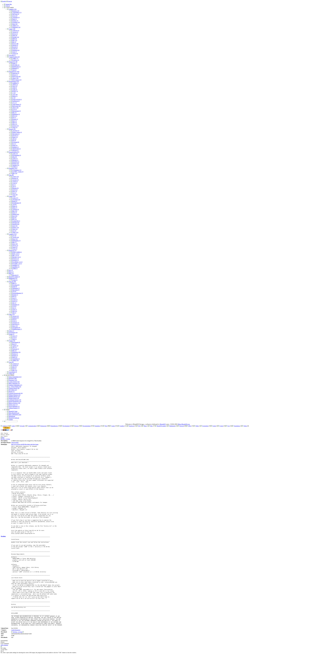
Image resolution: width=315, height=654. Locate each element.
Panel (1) (14, 19)
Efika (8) (14, 157)
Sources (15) (15, 125)
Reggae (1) (15, 119)
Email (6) (14, 286)
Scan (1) (14, 298)
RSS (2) (14, 296)
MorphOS (163, 424)
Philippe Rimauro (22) (14, 395)
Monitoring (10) (16, 352)
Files (106, 426)
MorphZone (12, 416)
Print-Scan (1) (15, 324)
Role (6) (14, 217)
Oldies (197, 426)
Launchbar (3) (16, 17)
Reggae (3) (15, 355)
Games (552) (12, 196)
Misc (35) (14, 211)
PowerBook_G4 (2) (17, 262)
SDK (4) (14, 122)
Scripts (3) (11, 334)
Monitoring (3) (16, 114)
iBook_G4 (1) (15, 253)
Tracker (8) (15, 53)
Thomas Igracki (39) (14, 388)
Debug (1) (14, 96)
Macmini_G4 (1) (16, 257)
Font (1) (14, 368)
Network (181, 426)
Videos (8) (11, 373)
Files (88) (11, 175)
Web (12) (14, 311)
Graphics (122, 426)
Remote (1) (15, 294)
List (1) (14, 186)
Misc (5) (14, 112)
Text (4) (14, 230)
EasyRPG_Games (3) (17, 171)
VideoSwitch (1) (16, 148)
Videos (245, 426)
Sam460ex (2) (15, 267)
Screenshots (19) (13, 332)
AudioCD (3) (15, 30)
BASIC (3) (15, 91)
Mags (145, 426)
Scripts (214, 426)
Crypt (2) (14, 183)
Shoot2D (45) (15, 222)
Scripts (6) (14, 48)
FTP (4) (14, 291)
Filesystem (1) (15, 134)
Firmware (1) (15, 349)
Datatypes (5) (15, 73)
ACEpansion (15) (16, 170)
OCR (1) (14, 321)
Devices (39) (12, 129)
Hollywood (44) (16, 76)
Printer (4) (14, 145)
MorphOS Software (14, 418)
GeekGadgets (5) (16, 104)
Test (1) (14, 308)
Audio (13, 426)
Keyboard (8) (15, 142)
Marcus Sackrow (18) (14, 403)
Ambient (4, 426)
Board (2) (14, 201)
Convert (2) (15, 32)
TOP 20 (7, 6)
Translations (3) (13, 372)
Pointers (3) (15, 20)
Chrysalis (22, 426)
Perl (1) (14, 117)
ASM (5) (14, 88)
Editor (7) (14, 208)
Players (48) (15, 43)
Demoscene (43, 426)
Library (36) (15, 78)
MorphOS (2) (15, 162)
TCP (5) (14, 306)
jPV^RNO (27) (13, 390)
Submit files (8, 4)
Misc (151, 426)
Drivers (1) (15, 34)
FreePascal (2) (16, 101)
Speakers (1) (15, 147)
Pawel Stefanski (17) (14, 406)
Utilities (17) (15, 25)
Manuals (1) (15, 160)
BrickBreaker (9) (16, 203)
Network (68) (12, 281)
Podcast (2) (15, 45)
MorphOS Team (13, 411)
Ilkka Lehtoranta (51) (14, 383)
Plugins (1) (15, 354)
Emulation (97, 426)
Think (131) (15, 232)
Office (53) (12, 314)
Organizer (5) (15, 322)
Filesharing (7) (16, 288)
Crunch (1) (15, 181)
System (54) (12, 340)
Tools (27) (14, 247)
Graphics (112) (13, 234)
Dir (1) (14, 185)
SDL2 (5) (14, 124)
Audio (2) (14, 89)
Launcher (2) (15, 209)
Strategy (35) (15, 227)
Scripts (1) (14, 280)
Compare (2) (15, 363)
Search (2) (14, 189)
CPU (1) (14, 347)
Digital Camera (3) (17, 132)
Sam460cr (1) (15, 265)
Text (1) (14, 193)
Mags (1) (11, 272)
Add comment (4, 645)
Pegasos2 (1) (15, 260)
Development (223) (14, 81)
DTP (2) (14, 319)
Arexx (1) (14, 336)
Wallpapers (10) (16, 27)
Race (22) (14, 216)
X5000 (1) (15, 166)
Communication (32, 426)
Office (189, 426)
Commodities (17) (16, 12)
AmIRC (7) (15, 58)
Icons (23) (14, 15)
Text (228, 426)
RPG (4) (14, 219)
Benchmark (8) (16, 342)
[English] (3, 1)
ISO (139, 426)
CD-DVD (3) (15, 130)
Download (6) (15, 285)
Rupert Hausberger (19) (15, 401)
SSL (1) (14, 303)
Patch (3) (14, 212)
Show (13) (15, 326)
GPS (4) (14, 139)
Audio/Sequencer (15, 630)
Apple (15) (15, 153)
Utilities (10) (15, 360)
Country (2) (15, 345)
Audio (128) (12, 29)
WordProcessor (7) (17, 329)
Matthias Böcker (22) (14, 396)
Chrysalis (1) (12, 55)
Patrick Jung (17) (13, 404)
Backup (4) (15, 178)
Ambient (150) (12, 9)
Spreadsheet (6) (16, 327)
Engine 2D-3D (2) (17, 99)
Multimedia (172, 426)
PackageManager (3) (17, 293)
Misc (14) (14, 173)
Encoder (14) (15, 37)
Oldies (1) (11, 331)
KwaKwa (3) (15, 60)
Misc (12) (14, 40)
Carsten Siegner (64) (14, 381)
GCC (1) (14, 102)
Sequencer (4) (15, 50)
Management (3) (16, 111)
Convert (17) (15, 180)
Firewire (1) (15, 135)
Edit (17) (14, 367)
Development (66, 426)
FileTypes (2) (15, 14)
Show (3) (14, 191)
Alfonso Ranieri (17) (14, 408)
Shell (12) (14, 357)
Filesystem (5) (15, 290)
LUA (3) (14, 109)
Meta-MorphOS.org (14, 413)
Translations (237, 426)
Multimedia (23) (13, 278)
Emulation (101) (13, 168)
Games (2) (15, 158)
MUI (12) (14, 116)
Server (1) (14, 301)
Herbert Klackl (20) (14, 398)
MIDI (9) (14, 38)
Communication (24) (14, 57)
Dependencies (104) (14, 71)
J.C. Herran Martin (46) (15, 386)
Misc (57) (11, 273)
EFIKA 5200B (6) (17, 252)
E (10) (13, 98)
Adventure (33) (16, 199)
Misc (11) (14, 370)
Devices (76, 426)
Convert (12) (15, 316)
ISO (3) (11, 270)
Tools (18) (14, 194)
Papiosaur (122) (13, 380)
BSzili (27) (12, 391)
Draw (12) (15, 239)
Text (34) (11, 362)
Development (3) (16, 155)
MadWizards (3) (16, 66)
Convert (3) (15, 365)
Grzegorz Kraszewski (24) (16, 393)
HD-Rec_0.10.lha (5, 439)
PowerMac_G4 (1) (17, 263)
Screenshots (205, 426)
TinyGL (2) (15, 245)
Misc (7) (14, 242)
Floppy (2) (15, 137)
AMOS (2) (15, 84)
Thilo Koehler (15, 442)
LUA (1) (14, 337)
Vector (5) (14, 249)
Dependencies (54, 426)
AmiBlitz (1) (15, 83)
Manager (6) (15, 188)
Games (113, 426)
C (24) (14, 93)
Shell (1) (14, 339)
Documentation (86, 426)
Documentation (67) (14, 152)
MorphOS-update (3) (14, 276)
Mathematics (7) (16, 240)
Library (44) (15, 107)
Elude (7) (14, 63)
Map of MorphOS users (15, 414)
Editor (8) (14, 35)
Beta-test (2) (15, 275)
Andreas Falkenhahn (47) (15, 385)
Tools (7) (14, 52)
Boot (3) (14, 344)
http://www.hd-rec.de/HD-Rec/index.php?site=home (24, 444)
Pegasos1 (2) (15, 258)
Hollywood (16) (16, 106)
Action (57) (15, 198)
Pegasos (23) (15, 163)
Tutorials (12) (15, 165)
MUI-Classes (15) (16, 79)
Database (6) (15, 317)
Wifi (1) (14, 313)
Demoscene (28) (13, 61)
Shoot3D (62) (15, 224)
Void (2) (14, 70)
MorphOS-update (161, 426)
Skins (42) (14, 24)
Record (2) (15, 47)
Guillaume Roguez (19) (15, 400)
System (221, 426)
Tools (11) (14, 127)
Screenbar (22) (16, 22)
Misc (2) (14, 350)
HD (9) (14, 140)
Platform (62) (15, 214)
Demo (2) (14, 206)
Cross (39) (15, 94)
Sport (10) (14, 226)
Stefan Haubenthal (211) (15, 377)
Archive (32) (15, 176)
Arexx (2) (14, 86)
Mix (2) (14, 42)
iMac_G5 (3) (15, 255)
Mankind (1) (15, 68)
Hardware (131, 426)
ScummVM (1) (16, 221)
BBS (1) (14, 283)
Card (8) (14, 204)
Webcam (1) (15, 150)
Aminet (11, 419)
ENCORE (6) (15, 65)
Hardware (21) (12, 250)
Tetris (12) (14, 229)
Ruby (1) (14, 121)
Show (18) (15, 244)
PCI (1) (14, 144)
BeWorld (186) (13, 378)
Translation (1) (16, 358)
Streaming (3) (15, 304)
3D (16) (14, 235)
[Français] (9, 1)
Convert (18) (15, 237)
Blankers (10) (15, 11)
